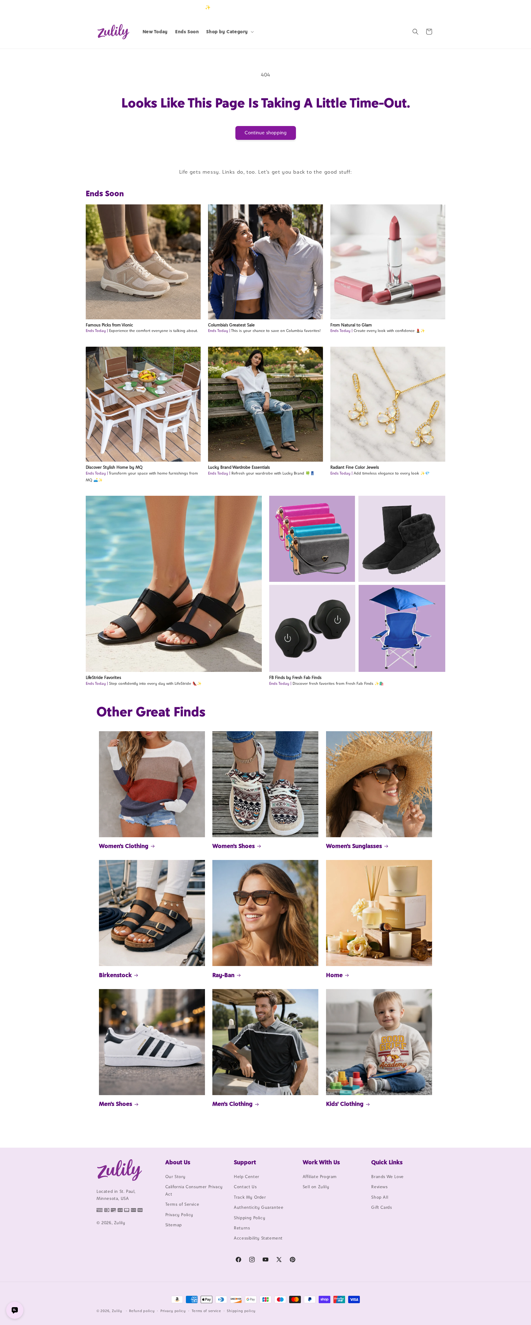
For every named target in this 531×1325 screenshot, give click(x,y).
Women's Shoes (233, 845)
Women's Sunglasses (354, 845)
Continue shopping (266, 133)
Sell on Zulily (316, 1186)
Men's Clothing (232, 1103)
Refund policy (142, 1311)
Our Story (175, 1176)
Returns (242, 1227)
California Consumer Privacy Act (194, 1190)
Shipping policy (241, 1311)
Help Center (246, 1176)
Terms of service (206, 1311)
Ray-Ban (223, 975)
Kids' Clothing (345, 1103)
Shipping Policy (249, 1217)
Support (245, 1162)
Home (334, 975)
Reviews (379, 1186)
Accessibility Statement (258, 1238)
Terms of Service (182, 1204)
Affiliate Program (320, 1176)
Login (405, 7)
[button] (229, 31)
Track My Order (250, 1197)
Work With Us (321, 1162)
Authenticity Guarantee (258, 1207)
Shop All (379, 1197)
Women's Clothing (123, 845)
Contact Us (245, 1186)
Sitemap (173, 1224)
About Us (177, 1162)
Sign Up (425, 7)
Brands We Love (387, 1176)
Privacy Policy (179, 1214)
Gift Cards (381, 1207)
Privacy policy (173, 1311)
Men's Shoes (115, 1103)
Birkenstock (115, 975)
